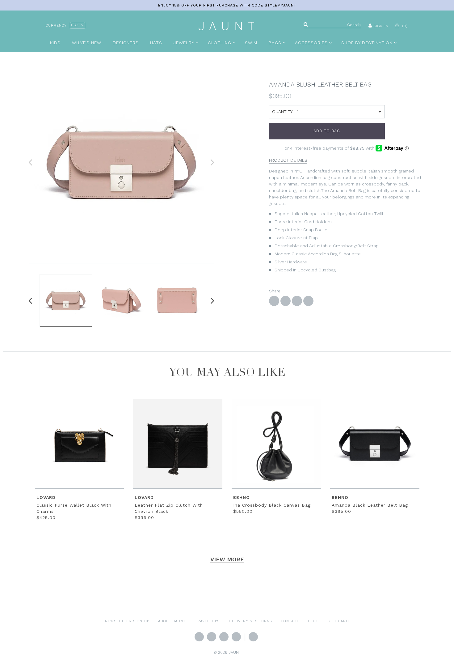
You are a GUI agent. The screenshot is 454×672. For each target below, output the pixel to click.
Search (253, 636)
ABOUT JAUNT (172, 621)
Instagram (224, 636)
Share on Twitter (285, 301)
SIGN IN (381, 26)
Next (211, 301)
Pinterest (236, 636)
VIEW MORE (227, 559)
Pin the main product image (297, 301)
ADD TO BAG (326, 131)
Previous (32, 301)
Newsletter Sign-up (127, 621)
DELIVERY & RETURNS (250, 621)
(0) (404, 26)
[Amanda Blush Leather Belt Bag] (121, 162)
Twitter (199, 636)
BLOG (313, 621)
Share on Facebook (274, 301)
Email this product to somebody (308, 301)
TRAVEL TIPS (207, 621)
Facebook (211, 636)
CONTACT (290, 621)
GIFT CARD (338, 621)
